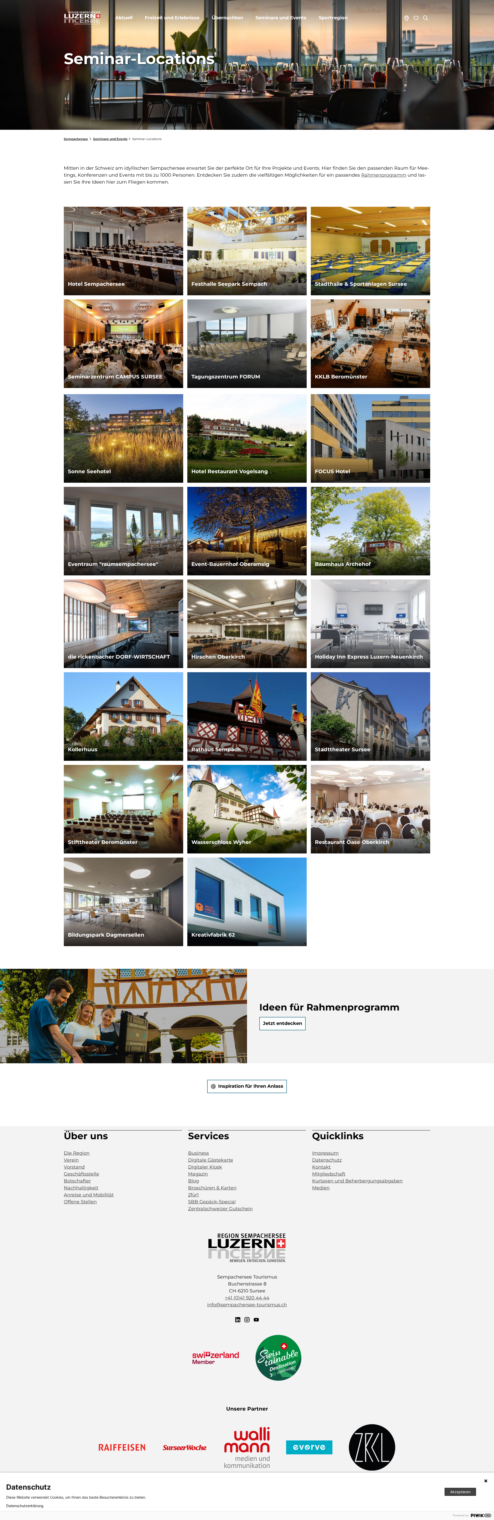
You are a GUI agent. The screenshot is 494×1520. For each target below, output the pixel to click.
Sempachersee (76, 139)
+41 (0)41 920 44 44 (247, 1298)
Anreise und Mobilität (89, 1195)
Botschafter (77, 1181)
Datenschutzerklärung (24, 1506)
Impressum (325, 1153)
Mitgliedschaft (328, 1174)
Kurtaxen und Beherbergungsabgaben (357, 1181)
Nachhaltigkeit (81, 1188)
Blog (193, 1181)
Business (198, 1153)
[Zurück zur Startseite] (82, 18)
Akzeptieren (460, 1492)
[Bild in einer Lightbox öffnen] (247, 1247)
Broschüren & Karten (212, 1188)
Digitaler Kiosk (205, 1167)
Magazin (198, 1174)
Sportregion (333, 18)
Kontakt (321, 1167)
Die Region (77, 1153)
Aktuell (124, 18)
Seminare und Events (280, 18)
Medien (321, 1188)
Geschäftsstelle (81, 1174)
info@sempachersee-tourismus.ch (247, 1305)
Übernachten (227, 18)
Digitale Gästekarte (210, 1160)
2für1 (193, 1195)
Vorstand (74, 1167)
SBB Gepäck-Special (212, 1202)
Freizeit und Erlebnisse (172, 18)
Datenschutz (327, 1160)
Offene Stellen (80, 1202)
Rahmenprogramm (383, 175)
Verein (71, 1160)
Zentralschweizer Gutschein (220, 1209)
